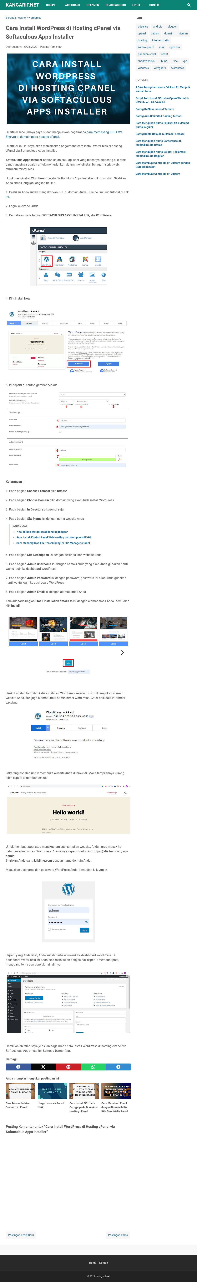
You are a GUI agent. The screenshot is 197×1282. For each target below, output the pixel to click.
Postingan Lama (118, 1235)
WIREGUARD (72, 5)
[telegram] (118, 1067)
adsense (143, 26)
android (157, 26)
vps (185, 61)
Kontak (103, 1262)
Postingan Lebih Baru (21, 1235)
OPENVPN (93, 5)
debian (155, 33)
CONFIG (154, 5)
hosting (142, 40)
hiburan (183, 33)
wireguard (160, 67)
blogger (172, 26)
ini (7, 197)
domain (168, 33)
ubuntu (164, 61)
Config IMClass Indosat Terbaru (155, 109)
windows (143, 67)
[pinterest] (68, 1067)
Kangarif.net (22, 5)
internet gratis (160, 40)
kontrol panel (146, 47)
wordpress (177, 67)
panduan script (147, 54)
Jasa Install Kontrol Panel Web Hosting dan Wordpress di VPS (54, 537)
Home (92, 1262)
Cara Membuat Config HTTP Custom (158, 173)
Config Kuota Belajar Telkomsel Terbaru (160, 134)
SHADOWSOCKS (116, 5)
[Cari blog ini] (189, 5)
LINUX (136, 5)
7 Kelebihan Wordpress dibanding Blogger (42, 531)
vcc (176, 61)
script (164, 54)
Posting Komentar (51, 46)
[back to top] (189, 1273)
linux (161, 47)
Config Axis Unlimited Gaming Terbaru (159, 116)
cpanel (142, 33)
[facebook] (18, 1067)
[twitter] (43, 1067)
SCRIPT (51, 5)
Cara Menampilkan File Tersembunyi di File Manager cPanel (53, 543)
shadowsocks (146, 61)
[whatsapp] (93, 1067)
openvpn (174, 47)
